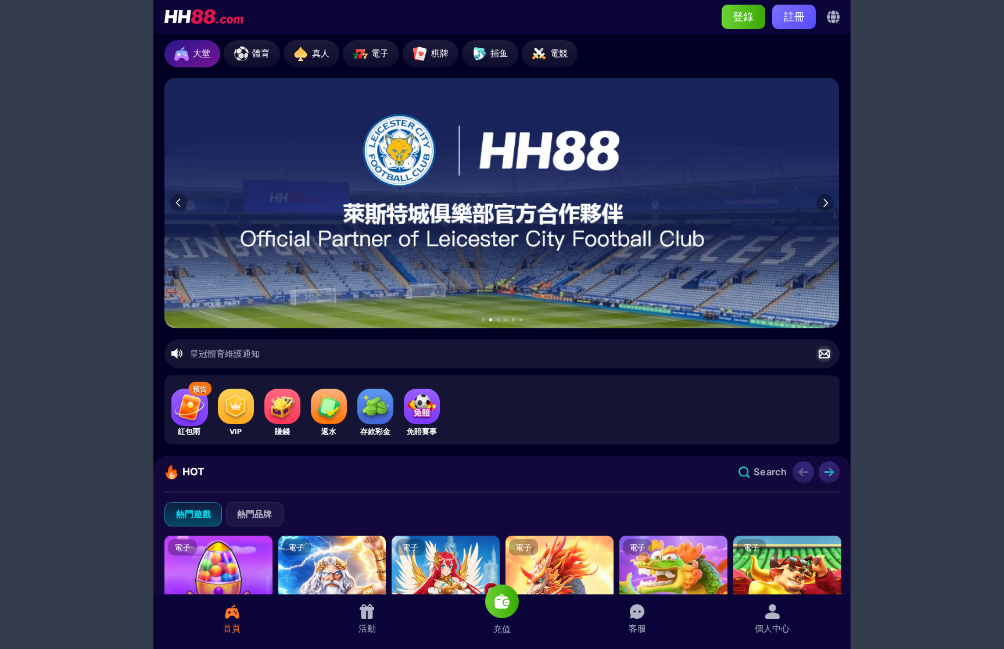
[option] (502, 203)
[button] (483, 319)
